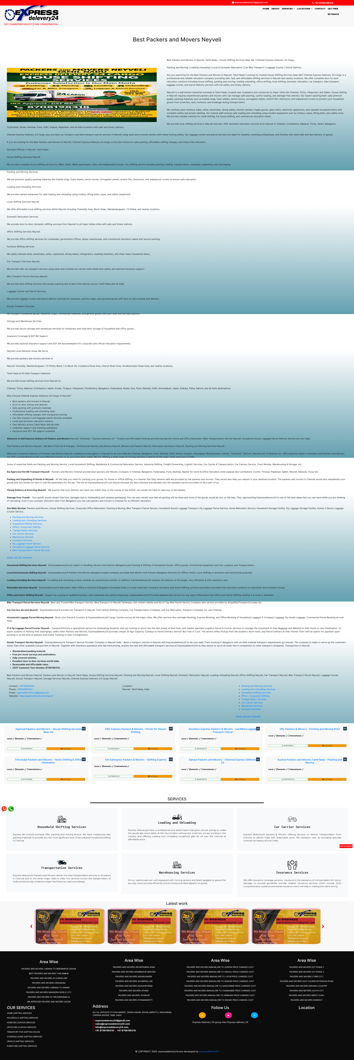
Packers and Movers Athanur (134, 995)
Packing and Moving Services (27, 517)
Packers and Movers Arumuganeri (134, 976)
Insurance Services (22, 540)
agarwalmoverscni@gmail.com (33, 692)
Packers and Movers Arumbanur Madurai (134, 972)
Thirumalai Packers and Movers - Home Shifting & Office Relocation (48, 761)
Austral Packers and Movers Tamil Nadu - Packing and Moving (310, 761)
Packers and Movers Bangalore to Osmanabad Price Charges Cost (220, 990)
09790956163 (27, 686)
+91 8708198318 (323, 3)
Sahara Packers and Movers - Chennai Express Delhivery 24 (223, 761)
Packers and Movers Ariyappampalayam (134, 967)
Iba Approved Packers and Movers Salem (48, 1001)
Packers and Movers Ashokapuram (133, 986)
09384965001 (25, 689)
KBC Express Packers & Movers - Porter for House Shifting (135, 730)
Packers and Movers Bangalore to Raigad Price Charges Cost (220, 1000)
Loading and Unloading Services (29, 520)
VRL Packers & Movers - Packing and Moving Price (310, 729)
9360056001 (114, 749)
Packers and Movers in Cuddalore (48, 978)
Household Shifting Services (27, 523)
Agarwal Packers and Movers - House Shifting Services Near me (48, 730)
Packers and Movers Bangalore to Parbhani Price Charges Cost (220, 995)
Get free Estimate (333, 11)
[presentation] (31, 925)
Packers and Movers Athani (134, 990)
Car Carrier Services (23, 533)
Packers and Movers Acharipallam (133, 981)
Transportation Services (24, 530)
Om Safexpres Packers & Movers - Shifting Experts (135, 759)
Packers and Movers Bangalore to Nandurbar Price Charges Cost (220, 986)
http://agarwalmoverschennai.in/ (36, 696)
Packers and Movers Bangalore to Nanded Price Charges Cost (220, 981)
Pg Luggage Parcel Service (26, 543)
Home (266, 8)
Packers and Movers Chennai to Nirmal (49, 987)
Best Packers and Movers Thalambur (49, 973)
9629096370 (201, 749)
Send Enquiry (66, 749)
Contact (320, 8)
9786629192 (114, 776)
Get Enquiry (346, 846)
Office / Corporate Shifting (26, 527)
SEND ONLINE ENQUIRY (19, 557)
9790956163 (27, 749)
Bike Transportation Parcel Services (31, 550)
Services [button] (287, 8)
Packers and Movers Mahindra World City (48, 992)
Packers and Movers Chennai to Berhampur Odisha (48, 969)
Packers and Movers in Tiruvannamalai (49, 997)
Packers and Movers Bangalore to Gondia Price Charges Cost (220, 967)
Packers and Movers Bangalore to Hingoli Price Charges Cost (220, 972)
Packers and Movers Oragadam (48, 983)
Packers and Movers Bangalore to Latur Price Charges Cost (220, 976)
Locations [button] (304, 8)
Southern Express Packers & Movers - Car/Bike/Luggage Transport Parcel (223, 730)
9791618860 (27, 779)
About (275, 8)
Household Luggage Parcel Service (30, 547)
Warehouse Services (22, 537)
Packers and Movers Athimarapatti (134, 1000)
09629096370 (289, 779)
